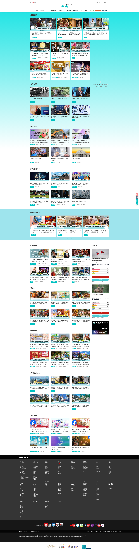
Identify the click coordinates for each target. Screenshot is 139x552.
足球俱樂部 (74, 263)
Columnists (110, 488)
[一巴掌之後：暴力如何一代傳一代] (60, 47)
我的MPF (72, 493)
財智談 (32, 162)
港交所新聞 (47, 471)
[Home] (34, 2)
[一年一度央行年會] (81, 152)
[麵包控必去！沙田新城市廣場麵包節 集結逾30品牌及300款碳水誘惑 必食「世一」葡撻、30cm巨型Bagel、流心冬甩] (39, 296)
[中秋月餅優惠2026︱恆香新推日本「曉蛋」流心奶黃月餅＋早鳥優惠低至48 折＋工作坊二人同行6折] (69, 222)
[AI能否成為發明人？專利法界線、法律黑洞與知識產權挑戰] (39, 176)
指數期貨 (72, 461)
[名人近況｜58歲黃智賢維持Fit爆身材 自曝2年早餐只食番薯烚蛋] (60, 253)
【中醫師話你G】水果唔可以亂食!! (99, 332)
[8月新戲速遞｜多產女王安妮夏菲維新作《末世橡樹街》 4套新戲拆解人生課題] (81, 271)
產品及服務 (34, 479)
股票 (59, 460)
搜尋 (46, 472)
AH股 (59, 471)
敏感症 (21, 512)
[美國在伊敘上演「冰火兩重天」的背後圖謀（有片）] (60, 110)
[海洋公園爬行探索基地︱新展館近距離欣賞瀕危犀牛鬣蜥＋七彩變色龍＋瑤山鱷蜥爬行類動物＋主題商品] (60, 356)
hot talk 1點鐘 (22, 462)
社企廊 (46, 507)
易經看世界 (34, 473)
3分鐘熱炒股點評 (35, 466)
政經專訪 (21, 465)
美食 (65, 10)
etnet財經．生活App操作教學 (24, 477)
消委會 (21, 517)
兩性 (21, 515)
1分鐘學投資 (22, 476)
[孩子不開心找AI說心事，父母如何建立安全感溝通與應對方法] (60, 194)
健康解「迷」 (54, 77)
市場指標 (34, 493)
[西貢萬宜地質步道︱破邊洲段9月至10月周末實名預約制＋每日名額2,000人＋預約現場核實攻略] (60, 338)
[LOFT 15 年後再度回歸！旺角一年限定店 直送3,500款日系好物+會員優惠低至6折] (39, 338)
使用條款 (108, 531)
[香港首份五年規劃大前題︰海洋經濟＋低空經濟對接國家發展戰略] (81, 176)
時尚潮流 (21, 479)
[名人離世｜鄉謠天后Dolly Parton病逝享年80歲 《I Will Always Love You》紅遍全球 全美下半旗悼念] (60, 66)
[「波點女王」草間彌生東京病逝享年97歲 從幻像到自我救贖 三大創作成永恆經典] (80, 47)
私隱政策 (104, 531)
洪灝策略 (21, 472)
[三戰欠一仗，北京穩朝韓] (60, 92)
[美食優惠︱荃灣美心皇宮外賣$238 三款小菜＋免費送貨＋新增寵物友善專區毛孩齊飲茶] (43, 222)
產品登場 (59, 488)
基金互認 (59, 493)
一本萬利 (34, 465)
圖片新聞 (46, 467)
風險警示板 (22, 493)
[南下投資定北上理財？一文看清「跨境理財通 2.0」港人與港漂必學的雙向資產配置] (60, 399)
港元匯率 (34, 488)
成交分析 (84, 466)
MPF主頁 (72, 483)
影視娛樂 (60, 10)
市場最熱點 (74, 144)
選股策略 (109, 471)
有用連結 (116, 531)
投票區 (94, 246)
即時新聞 (46, 465)
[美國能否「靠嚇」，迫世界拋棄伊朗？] (81, 92)
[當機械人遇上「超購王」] (81, 194)
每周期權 (72, 466)
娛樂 (73, 58)
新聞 (46, 460)
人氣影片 (34, 461)
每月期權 (72, 465)
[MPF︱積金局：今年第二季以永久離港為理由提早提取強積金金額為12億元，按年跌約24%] (39, 381)
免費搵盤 (84, 495)
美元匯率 (34, 489)
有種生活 (34, 478)
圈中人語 (46, 505)
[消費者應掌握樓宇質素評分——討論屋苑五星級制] (60, 152)
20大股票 (59, 466)
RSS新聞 (120, 531)
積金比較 (72, 489)
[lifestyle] (69, 6)
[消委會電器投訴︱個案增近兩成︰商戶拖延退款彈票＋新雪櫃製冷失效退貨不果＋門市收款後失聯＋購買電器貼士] (81, 381)
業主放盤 (84, 494)
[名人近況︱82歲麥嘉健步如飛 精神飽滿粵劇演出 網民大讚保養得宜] (39, 253)
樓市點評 (53, 162)
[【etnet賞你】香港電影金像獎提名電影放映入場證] (60, 441)
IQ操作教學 (22, 478)
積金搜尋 (72, 488)
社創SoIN (47, 501)
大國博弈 (21, 466)
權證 (84, 460)
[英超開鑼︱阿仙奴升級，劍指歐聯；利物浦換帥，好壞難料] (81, 253)
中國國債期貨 (73, 462)
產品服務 (92, 531)
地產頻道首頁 (85, 483)
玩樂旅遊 (69, 10)
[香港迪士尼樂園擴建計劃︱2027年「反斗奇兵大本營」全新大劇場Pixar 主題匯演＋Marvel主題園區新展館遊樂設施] (81, 356)
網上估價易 (85, 493)
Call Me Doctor (35, 467)
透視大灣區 (47, 473)
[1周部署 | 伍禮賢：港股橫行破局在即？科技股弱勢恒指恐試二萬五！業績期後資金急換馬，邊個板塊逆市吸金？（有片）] (81, 134)
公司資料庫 (60, 473)
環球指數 (109, 462)
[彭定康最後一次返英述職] (39, 92)
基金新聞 (59, 484)
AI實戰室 (53, 204)
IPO (58, 472)
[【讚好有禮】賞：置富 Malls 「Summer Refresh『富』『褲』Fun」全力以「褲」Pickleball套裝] (39, 423)
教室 (84, 471)
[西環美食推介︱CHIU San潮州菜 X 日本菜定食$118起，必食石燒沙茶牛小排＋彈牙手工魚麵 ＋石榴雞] (39, 314)
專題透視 (105, 84)
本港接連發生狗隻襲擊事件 (98, 294)
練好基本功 (34, 476)
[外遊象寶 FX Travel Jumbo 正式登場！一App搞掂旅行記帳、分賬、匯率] (60, 423)
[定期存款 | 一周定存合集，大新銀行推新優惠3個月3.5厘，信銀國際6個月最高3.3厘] (39, 134)
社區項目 (46, 506)
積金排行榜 (72, 490)
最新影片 (21, 461)
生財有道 (32, 144)
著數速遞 (33, 77)
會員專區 (81, 10)
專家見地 (59, 489)
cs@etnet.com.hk (36, 531)
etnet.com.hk (23, 457)
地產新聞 (84, 490)
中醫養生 (21, 504)
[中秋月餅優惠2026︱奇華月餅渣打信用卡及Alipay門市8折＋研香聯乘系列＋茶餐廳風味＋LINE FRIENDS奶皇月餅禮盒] (60, 296)
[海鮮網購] (137, 197)
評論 (102, 84)
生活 (94, 86)
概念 (109, 467)
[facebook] (102, 2)
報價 (96, 465)
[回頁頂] (137, 203)
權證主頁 (84, 461)
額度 (21, 484)
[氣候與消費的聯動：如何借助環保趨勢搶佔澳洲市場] (60, 176)
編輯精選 (33, 15)
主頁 (34, 10)
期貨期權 (72, 460)
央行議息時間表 (35, 494)
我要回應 (100, 279)
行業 (58, 465)
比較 (96, 467)
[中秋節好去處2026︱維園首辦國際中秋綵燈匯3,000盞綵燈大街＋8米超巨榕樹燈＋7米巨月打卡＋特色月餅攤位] (40, 47)
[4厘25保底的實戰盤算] (39, 152)
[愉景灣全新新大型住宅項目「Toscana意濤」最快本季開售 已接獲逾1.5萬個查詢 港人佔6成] (81, 399)
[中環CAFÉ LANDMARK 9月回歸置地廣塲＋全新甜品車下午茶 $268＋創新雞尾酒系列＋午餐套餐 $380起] (81, 296)
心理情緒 (21, 511)
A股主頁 (21, 483)
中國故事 (53, 144)
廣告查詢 (96, 531)
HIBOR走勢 (34, 495)
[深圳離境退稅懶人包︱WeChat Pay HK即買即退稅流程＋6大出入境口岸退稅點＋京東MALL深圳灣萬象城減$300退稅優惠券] (69, 24)
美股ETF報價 (98, 471)
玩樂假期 (59, 37)
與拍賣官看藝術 (22, 473)
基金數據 (59, 490)
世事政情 (42, 10)
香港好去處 (98, 10)
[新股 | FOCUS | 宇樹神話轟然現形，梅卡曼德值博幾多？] (81, 110)
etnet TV (94, 84)
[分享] (137, 200)
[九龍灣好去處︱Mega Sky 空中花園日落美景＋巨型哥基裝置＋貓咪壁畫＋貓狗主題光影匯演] (81, 338)
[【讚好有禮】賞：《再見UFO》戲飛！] (39, 441)
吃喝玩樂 (34, 471)
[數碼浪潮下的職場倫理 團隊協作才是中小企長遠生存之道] (39, 194)
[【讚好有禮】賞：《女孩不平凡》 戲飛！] (81, 441)
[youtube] (99, 2)
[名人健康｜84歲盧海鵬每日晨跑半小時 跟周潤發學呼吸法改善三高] (60, 271)
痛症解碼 (21, 507)
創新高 (59, 467)
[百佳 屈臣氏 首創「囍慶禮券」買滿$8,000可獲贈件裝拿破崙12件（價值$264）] (39, 356)
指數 (21, 488)
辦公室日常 (53, 10)
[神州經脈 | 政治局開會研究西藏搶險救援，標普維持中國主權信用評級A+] (60, 134)
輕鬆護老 (21, 510)
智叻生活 (32, 204)
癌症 (21, 505)
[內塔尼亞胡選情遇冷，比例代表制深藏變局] (39, 110)
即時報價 (59, 462)
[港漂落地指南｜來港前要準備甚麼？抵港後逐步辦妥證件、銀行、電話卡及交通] (39, 399)
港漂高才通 (75, 10)
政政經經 (73, 162)
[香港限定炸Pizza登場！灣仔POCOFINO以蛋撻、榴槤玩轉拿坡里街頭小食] (43, 24)
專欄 (86, 10)
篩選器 (97, 466)
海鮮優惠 (104, 10)
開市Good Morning (35, 462)
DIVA (97, 86)
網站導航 (112, 531)
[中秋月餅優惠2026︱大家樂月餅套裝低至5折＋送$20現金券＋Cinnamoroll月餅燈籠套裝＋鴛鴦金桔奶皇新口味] (60, 314)
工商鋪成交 (85, 488)
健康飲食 (21, 506)
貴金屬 (34, 490)
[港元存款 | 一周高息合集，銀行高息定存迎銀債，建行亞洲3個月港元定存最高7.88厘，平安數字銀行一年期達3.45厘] (60, 381)
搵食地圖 (33, 37)
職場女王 (86, 37)
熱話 (37, 10)
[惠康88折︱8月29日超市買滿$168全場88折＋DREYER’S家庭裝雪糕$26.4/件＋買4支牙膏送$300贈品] (40, 66)
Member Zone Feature (34, 433)
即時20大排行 (85, 467)
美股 (109, 460)
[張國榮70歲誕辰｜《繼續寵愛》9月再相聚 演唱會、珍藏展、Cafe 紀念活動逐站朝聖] (39, 271)
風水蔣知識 (22, 467)
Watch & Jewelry (110, 484)
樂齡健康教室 (22, 471)
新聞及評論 (72, 467)
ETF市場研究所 (98, 462)
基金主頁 (59, 483)
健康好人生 (91, 10)
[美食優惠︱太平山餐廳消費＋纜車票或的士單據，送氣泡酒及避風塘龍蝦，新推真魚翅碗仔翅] (81, 314)
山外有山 (53, 58)
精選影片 (106, 331)
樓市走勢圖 (85, 489)
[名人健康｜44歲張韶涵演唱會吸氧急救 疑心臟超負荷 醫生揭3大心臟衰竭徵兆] (80, 66)
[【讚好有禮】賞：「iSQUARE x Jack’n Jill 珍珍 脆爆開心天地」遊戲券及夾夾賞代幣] (81, 423)
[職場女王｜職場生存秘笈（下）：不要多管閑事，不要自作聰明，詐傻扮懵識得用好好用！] (96, 24)
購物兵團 (32, 348)
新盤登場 (84, 484)
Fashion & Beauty (110, 483)
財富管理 (48, 10)
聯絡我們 (100, 531)
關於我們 (88, 531)
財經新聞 (98, 84)
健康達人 (34, 472)
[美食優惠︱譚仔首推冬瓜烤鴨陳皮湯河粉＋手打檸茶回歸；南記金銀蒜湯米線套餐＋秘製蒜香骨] (96, 222)
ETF (96, 460)
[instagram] (105, 2)
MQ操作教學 (35, 477)
